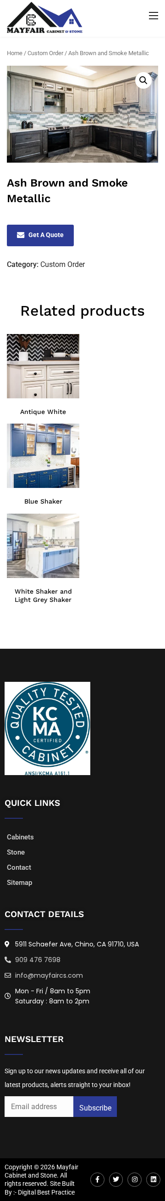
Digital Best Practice (46, 1192)
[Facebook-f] (97, 1180)
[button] (143, 80)
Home (14, 53)
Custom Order (45, 53)
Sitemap (19, 882)
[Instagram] (134, 1180)
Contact (19, 867)
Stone (16, 852)
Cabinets (20, 837)
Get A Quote (46, 234)
